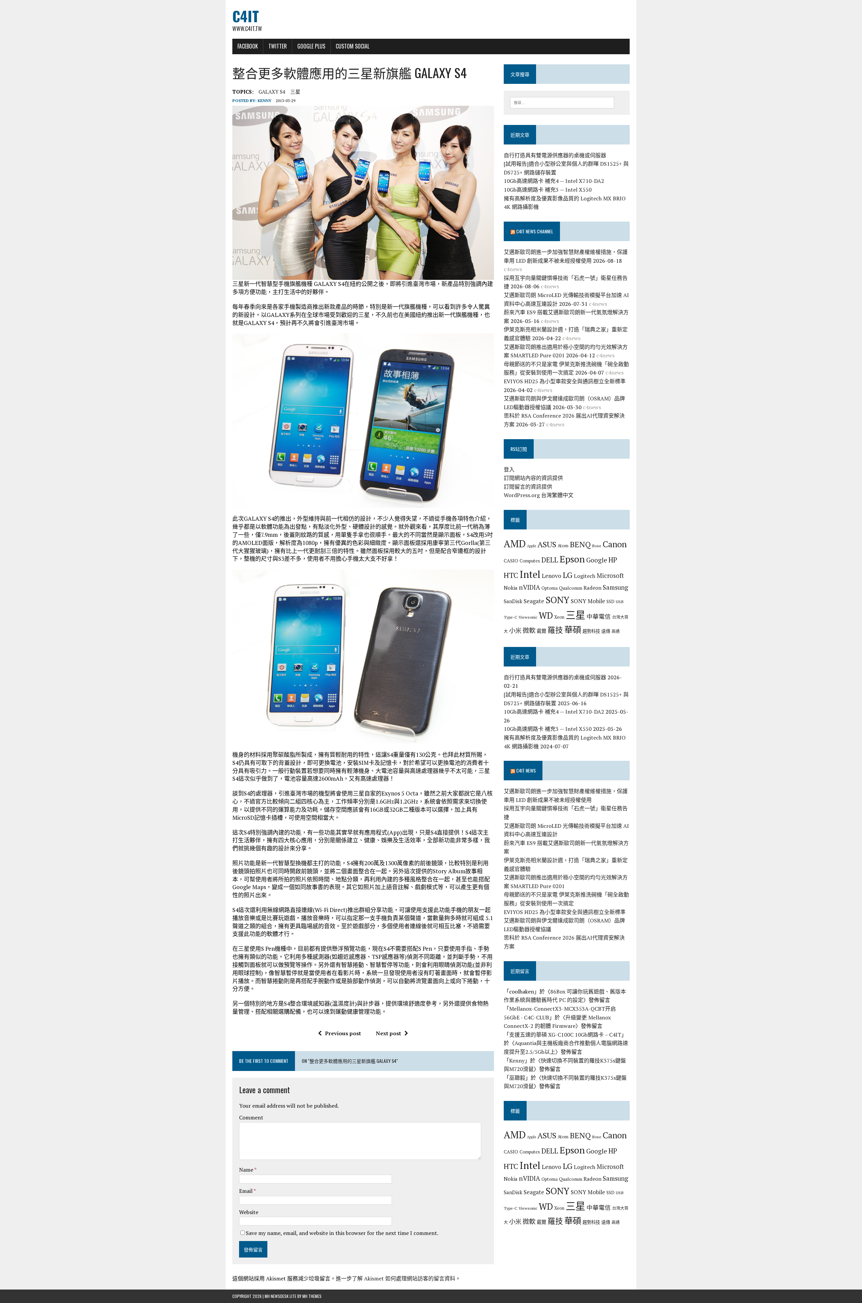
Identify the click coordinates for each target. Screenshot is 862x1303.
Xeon (559, 617)
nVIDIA (529, 587)
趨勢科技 (591, 631)
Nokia (511, 587)
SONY (557, 600)
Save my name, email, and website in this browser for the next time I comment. (342, 1233)
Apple (531, 546)
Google (596, 560)
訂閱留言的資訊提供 (528, 486)
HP (612, 559)
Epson (572, 559)
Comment (251, 1117)
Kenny (264, 100)
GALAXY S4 (272, 91)
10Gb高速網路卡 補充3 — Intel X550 (548, 189)
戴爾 (541, 631)
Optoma (549, 588)
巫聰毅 (517, 1077)
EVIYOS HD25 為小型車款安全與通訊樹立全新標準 (565, 381)
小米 (515, 630)
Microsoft (610, 576)
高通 (615, 631)
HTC (511, 575)
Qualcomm (570, 588)
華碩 (572, 629)
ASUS (546, 544)
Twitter (277, 46)
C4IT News (526, 770)
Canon (615, 544)
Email (246, 1191)
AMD (515, 543)
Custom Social (352, 46)
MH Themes (312, 1296)
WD (546, 615)
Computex (530, 561)
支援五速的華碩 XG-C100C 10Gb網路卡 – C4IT (565, 1034)
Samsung (615, 587)
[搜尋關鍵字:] (562, 102)
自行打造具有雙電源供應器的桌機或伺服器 (555, 155)
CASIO (511, 560)
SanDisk (513, 601)
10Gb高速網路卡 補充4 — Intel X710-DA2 (554, 181)
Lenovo (551, 576)
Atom (563, 546)
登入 (509, 469)
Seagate (534, 601)
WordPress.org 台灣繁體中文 (538, 495)
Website (248, 1212)
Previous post (343, 1033)
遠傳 (605, 631)
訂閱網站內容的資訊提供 (533, 478)
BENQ (580, 544)
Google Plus (311, 46)
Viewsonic (528, 617)
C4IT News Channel (534, 231)
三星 (295, 91)
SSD (610, 601)
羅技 (555, 630)
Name (246, 1169)
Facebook (247, 46)
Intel (530, 574)
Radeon (592, 587)
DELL (549, 559)
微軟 (529, 630)
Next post (388, 1033)
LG (567, 574)
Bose (596, 545)
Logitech (584, 576)
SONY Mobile (588, 601)
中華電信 (599, 616)
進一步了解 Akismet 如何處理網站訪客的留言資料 (395, 1278)
